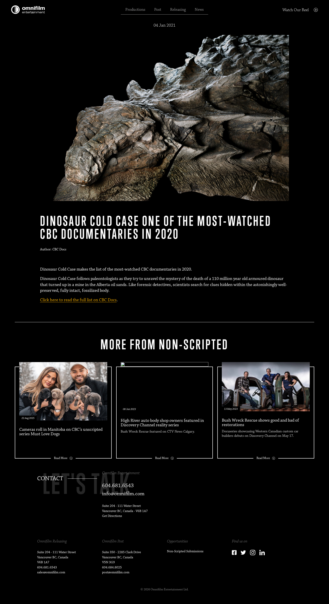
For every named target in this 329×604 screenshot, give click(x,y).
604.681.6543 (47, 567)
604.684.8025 (112, 567)
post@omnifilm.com (115, 572)
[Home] (28, 9)
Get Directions (112, 516)
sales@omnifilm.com (51, 572)
